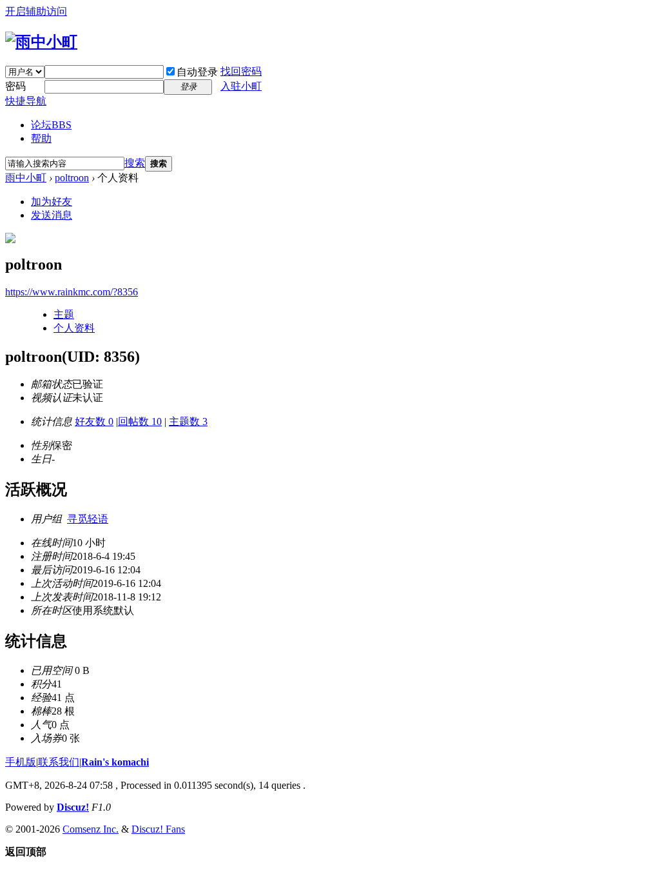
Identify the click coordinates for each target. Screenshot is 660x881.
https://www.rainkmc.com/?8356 (71, 291)
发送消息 (51, 215)
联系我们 (58, 762)
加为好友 (51, 201)
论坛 (51, 124)
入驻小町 (241, 86)
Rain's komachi (115, 762)
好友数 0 (94, 421)
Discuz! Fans (158, 829)
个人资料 (74, 327)
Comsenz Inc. (91, 829)
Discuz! (73, 807)
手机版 (20, 762)
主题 (63, 314)
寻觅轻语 (87, 518)
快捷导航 (25, 100)
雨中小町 (25, 177)
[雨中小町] (41, 42)
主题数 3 (188, 421)
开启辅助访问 (36, 11)
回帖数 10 (140, 421)
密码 (15, 86)
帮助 (41, 138)
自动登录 (197, 71)
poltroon (72, 177)
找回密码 (241, 71)
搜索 (134, 162)
